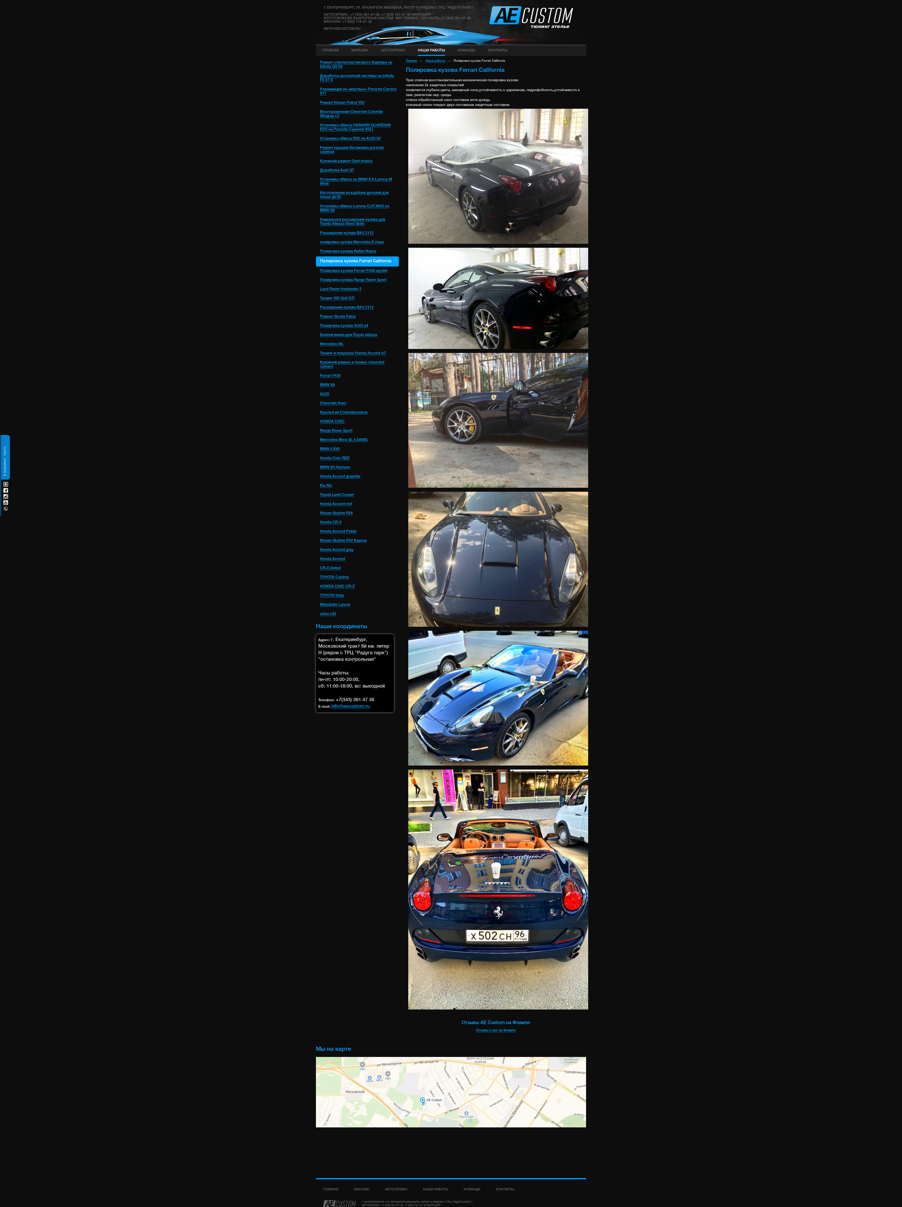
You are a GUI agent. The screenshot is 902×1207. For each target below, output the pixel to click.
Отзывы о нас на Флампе (496, 1030)
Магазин (361, 1189)
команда (472, 1189)
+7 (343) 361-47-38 (392, 1205)
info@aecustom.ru (342, 29)
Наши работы (435, 61)
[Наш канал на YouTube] (5, 502)
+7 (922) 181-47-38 (415, 1205)
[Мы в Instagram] (5, 496)
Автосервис (396, 1189)
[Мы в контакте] (5, 484)
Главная (411, 61)
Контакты (505, 1189)
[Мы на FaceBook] (5, 490)
